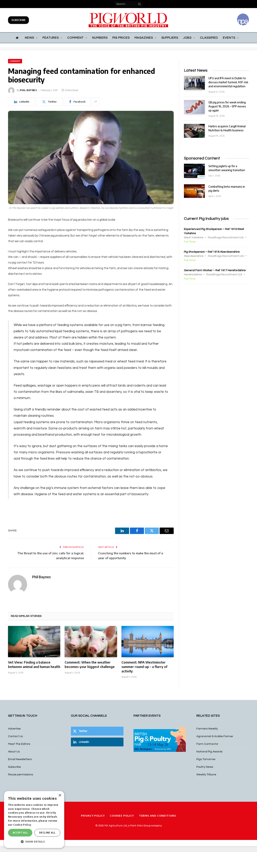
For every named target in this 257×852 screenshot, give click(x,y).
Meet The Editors (19, 744)
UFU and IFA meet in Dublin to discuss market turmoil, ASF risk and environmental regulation (228, 82)
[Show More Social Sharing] (95, 102)
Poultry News (204, 767)
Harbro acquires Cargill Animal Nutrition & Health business (227, 128)
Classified (209, 37)
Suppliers (169, 37)
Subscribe (18, 20)
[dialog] (34, 819)
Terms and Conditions (157, 815)
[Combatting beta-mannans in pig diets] (194, 191)
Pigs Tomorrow (205, 759)
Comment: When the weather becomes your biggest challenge (90, 664)
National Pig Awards (209, 751)
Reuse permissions (20, 774)
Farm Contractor (207, 744)
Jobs (187, 37)
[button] (34, 841)
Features (51, 37)
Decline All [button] (47, 832)
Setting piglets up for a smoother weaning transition (226, 168)
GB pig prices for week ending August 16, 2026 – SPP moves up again (227, 106)
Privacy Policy (93, 815)
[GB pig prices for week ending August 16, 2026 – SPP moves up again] (194, 107)
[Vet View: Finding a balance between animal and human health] (34, 641)
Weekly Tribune (206, 774)
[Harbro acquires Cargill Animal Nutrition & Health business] (194, 131)
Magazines (144, 37)
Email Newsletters (20, 759)
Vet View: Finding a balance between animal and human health (34, 664)
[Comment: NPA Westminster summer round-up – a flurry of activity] (147, 641)
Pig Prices (121, 37)
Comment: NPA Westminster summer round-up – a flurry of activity (144, 666)
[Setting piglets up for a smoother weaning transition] (194, 171)
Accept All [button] (20, 832)
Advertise (14, 728)
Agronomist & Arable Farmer (214, 736)
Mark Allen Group (140, 825)
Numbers (99, 37)
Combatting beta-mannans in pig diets (226, 188)
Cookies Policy (122, 815)
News (29, 37)
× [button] (59, 795)
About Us (14, 751)
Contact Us (15, 736)
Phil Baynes (28, 90)
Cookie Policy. (22, 824)
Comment (75, 37)
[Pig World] (128, 20)
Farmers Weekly (207, 728)
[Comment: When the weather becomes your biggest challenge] (91, 641)
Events (229, 37)
